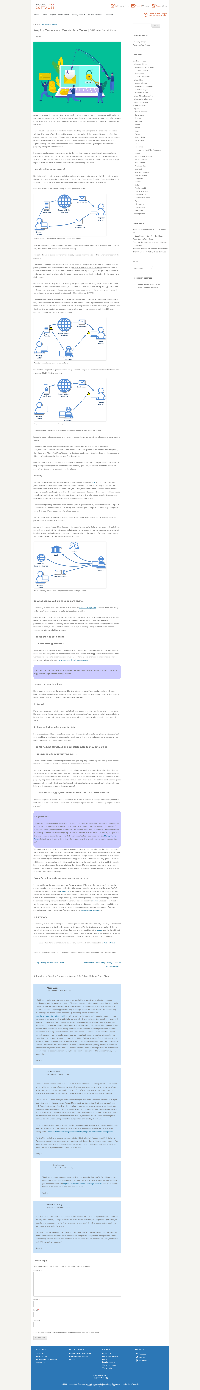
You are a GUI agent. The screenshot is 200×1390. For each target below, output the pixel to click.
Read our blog (41, 1357)
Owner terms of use (110, 1357)
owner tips (81, 952)
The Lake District (141, 191)
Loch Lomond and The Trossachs (148, 150)
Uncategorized (139, 214)
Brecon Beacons (141, 112)
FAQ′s (104, 1359)
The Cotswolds (141, 188)
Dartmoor (138, 121)
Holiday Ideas (138, 80)
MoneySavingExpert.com (90, 910)
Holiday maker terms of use (80, 1354)
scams (99, 930)
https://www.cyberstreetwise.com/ (73, 660)
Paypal (95, 901)
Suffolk (137, 185)
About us (40, 1354)
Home (36, 14)
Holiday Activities (140, 64)
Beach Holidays (141, 83)
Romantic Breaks (141, 93)
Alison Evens (52, 988)
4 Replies (37, 37)
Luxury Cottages (141, 89)
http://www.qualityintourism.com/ (50, 1016)
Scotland (138, 169)
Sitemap (72, 1359)
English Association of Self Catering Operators (82, 1183)
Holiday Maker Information (143, 96)
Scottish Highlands (142, 172)
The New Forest (141, 194)
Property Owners (49, 24)
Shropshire (139, 179)
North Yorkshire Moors (143, 156)
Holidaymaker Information (143, 99)
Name (36, 1299)
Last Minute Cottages (158, 14)
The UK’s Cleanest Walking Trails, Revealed (149, 252)
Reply (38, 1060)
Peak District (140, 163)
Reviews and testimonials (46, 1359)
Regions (136, 109)
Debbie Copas (53, 1071)
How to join (106, 1354)
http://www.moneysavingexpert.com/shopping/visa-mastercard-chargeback (80, 1131)
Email (36, 1310)
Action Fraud (109, 943)
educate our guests (87, 608)
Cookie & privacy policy (78, 1357)
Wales (137, 201)
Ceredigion (140, 204)
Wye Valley (139, 210)
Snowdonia (140, 207)
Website (36, 1320)
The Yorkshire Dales (142, 198)
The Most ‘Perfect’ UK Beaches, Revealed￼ (150, 248)
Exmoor (138, 134)
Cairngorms (139, 115)
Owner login (107, 1368)
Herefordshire (140, 137)
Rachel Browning (54, 1204)
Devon (137, 124)
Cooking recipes (139, 61)
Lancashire (139, 147)
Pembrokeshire (140, 166)
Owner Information (140, 102)
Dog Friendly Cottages (144, 86)
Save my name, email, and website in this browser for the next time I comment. (66, 1332)
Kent (136, 143)
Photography (140, 74)
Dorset (137, 128)
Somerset (138, 182)
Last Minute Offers (95, 14)
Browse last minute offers (148, 288)
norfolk (137, 153)
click (93, 482)
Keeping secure (108, 1362)
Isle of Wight (139, 140)
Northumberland (141, 159)
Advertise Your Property (142, 45)
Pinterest (143, 1360)
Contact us (40, 1362)
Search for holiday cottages (149, 284)
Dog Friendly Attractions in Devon (48, 962)
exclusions (64, 891)
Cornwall (138, 118)
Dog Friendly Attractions (144, 67)
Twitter (142, 1357)
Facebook (143, 1354)
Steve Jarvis (111, 952)
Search (44, 14)
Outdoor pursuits (141, 70)
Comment (38, 1270)
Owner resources (109, 1365)
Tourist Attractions (142, 77)
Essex (137, 131)
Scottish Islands (141, 175)
